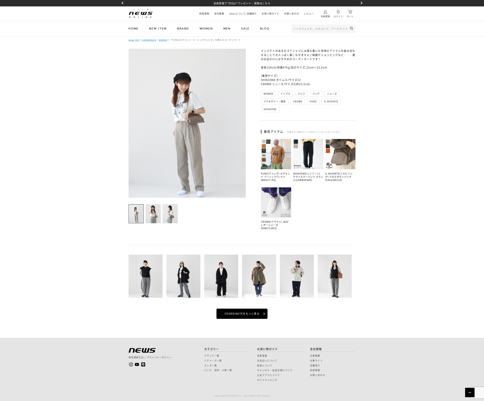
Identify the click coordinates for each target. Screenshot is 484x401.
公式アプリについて (268, 375)
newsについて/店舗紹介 (243, 13)
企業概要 (315, 355)
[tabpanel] (146, 277)
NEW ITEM (158, 28)
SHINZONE (270, 109)
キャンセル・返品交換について (275, 370)
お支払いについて (267, 360)
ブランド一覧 (211, 355)
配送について (264, 365)
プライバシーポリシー (159, 357)
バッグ (316, 93)
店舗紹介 (315, 365)
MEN (227, 28)
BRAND (183, 28)
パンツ (301, 93)
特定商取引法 (136, 357)
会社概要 (219, 13)
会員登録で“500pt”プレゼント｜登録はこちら (242, 3)
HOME (134, 28)
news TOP (134, 40)
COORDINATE (149, 40)
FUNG (313, 101)
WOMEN (206, 28)
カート (350, 16)
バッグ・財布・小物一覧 (218, 370)
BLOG (264, 28)
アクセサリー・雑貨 (275, 101)
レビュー (309, 13)
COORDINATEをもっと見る (242, 313)
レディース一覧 (213, 360)
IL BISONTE (331, 101)
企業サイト (316, 360)
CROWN (297, 101)
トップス (285, 93)
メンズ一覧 (210, 365)
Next (361, 3)
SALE (245, 28)
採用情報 (204, 13)
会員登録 (325, 16)
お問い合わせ (291, 13)
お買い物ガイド (270, 13)
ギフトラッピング (267, 380)
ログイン (338, 16)
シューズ (332, 93)
